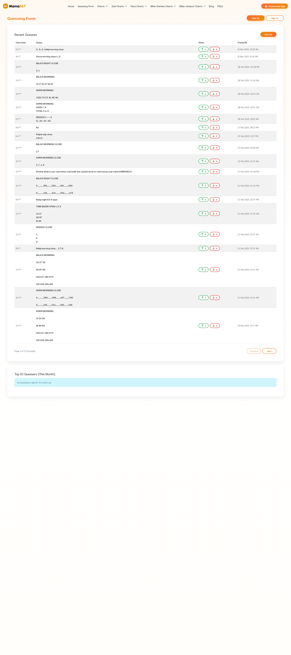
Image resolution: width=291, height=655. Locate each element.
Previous (254, 350)
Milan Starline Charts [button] (162, 6)
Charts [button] (101, 6)
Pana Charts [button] (137, 6)
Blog (211, 6)
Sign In (274, 18)
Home (71, 6)
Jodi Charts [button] (117, 6)
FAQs (220, 6)
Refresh (268, 34)
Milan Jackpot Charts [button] (190, 6)
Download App (277, 6)
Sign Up (255, 18)
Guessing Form (86, 6)
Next (269, 350)
